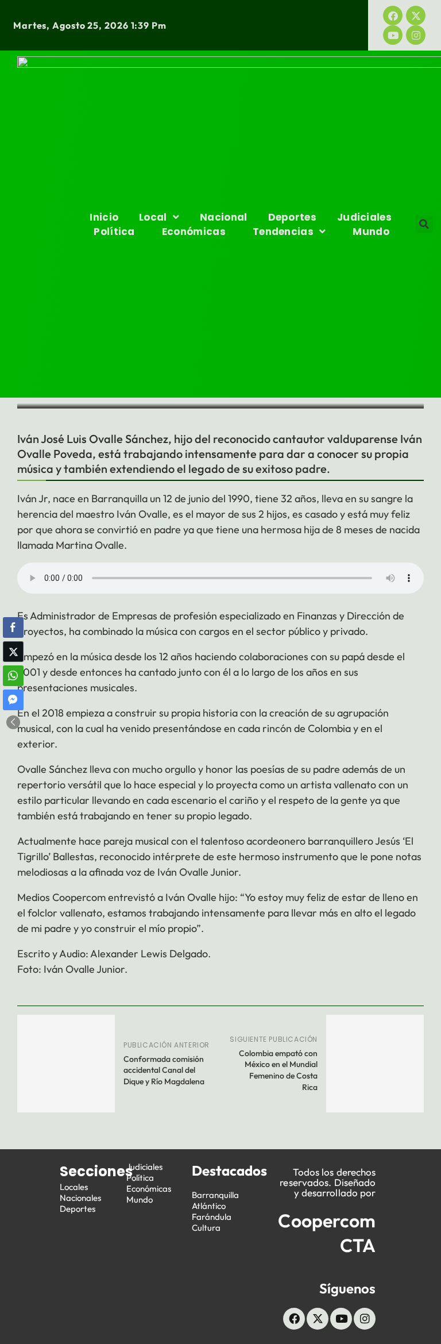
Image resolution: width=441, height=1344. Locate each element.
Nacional (223, 217)
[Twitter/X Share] (13, 651)
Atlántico (209, 1205)
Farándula (211, 1216)
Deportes (292, 217)
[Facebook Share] (13, 627)
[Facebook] (393, 15)
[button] (424, 224)
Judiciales (364, 217)
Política (114, 231)
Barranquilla (215, 1194)
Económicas (194, 231)
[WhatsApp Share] (13, 675)
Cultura (206, 1227)
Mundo (371, 231)
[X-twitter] (415, 15)
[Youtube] (393, 35)
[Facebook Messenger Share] (13, 700)
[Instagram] (415, 35)
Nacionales (80, 1197)
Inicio (104, 217)
